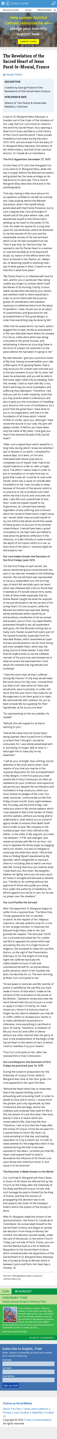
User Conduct (21, 1412)
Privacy (7, 1412)
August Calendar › (42, 1337)
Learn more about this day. (14, 1331)
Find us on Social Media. (17, 1403)
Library (28, 10)
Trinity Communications (37, 1419)
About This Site (12, 1409)
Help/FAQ (37, 1412)
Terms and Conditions (35, 1409)
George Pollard (14, 74)
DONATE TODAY (28, 41)
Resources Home (11, 10)
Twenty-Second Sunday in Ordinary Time (24, 1301)
